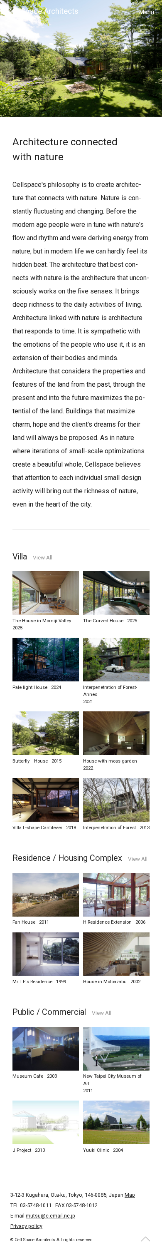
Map (130, 1195)
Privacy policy (26, 1226)
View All (42, 558)
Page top (146, 1239)
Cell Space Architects (42, 11)
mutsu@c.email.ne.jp (50, 1216)
